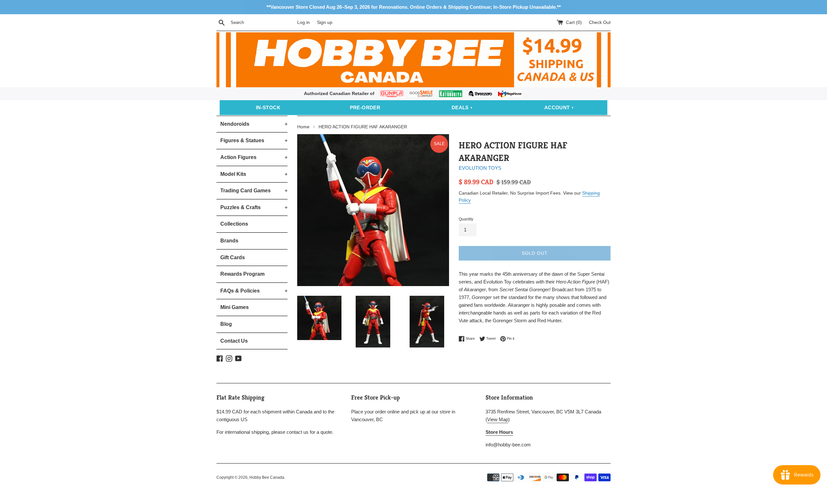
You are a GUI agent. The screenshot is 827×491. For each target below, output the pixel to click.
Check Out (600, 22)
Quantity (466, 219)
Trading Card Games (254, 190)
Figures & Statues (254, 140)
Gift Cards (232, 257)
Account (557, 107)
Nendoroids (254, 124)
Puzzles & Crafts (254, 207)
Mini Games (234, 307)
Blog (226, 324)
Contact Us (234, 341)
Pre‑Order (365, 107)
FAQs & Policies (254, 291)
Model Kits (254, 174)
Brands (229, 240)
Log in (303, 22)
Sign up (324, 22)
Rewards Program (242, 274)
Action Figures (254, 157)
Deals (460, 107)
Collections (234, 224)
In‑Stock (268, 107)
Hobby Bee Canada (266, 477)
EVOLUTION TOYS (480, 168)
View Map (497, 419)
